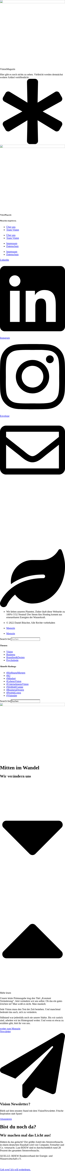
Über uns (10, 227)
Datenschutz (12, 246)
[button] (32, 888)
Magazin (10, 628)
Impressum (11, 243)
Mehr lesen (5, 992)
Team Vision (12, 229)
